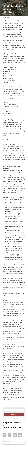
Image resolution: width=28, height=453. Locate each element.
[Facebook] (4, 435)
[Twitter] (9, 435)
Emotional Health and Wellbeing (13, 427)
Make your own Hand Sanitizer (12, 423)
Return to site (7, 1)
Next (3, 425)
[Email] (20, 435)
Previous (4, 420)
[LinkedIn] (15, 435)
